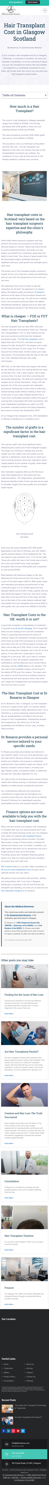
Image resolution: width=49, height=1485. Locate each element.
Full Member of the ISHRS (24, 1480)
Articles (29, 1368)
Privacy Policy (9, 1377)
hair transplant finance (31, 836)
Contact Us (30, 1377)
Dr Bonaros (39, 292)
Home (6, 1364)
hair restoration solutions (11, 891)
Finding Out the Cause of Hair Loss (24, 994)
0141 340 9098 (18, 1453)
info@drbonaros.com (21, 1443)
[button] (46, 95)
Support (29, 1372)
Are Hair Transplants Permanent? (28, 1417)
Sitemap (29, 1381)
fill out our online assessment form (16, 869)
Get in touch (6, 866)
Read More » (9, 1014)
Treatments (8, 1368)
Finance (9, 1287)
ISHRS (20, 666)
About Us (30, 1364)
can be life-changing (23, 628)
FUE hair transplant (29, 339)
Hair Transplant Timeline (19, 1235)
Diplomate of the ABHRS (23, 925)
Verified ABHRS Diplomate (31, 1478)
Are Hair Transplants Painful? (22, 1051)
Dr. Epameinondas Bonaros (19, 915)
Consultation (12, 1181)
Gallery (6, 1372)
